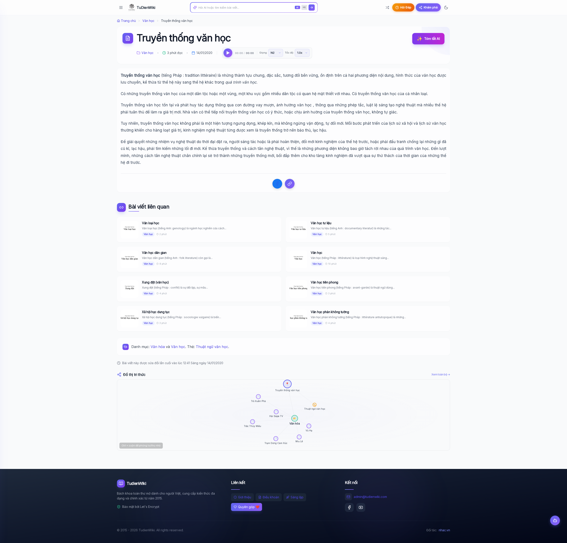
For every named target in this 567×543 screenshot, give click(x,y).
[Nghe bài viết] (227, 52)
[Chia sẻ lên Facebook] (277, 184)
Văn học (148, 21)
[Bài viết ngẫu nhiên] (387, 7)
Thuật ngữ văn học (212, 346)
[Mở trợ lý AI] (555, 520)
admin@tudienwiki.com (370, 497)
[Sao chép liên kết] (290, 184)
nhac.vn (444, 530)
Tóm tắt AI (428, 38)
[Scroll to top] (555, 535)
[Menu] (121, 7)
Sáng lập (297, 497)
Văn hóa (158, 346)
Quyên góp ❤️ (248, 507)
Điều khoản (271, 497)
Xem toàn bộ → (440, 374)
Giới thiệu (244, 497)
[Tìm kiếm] (312, 7)
